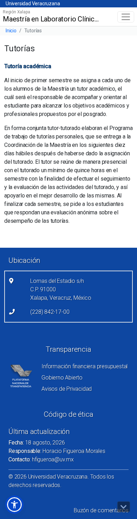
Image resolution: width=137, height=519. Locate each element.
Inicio (11, 30)
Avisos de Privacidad (66, 388)
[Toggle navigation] (125, 16)
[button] (14, 504)
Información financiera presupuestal (84, 366)
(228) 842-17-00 (49, 312)
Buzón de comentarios (101, 510)
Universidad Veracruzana (33, 3)
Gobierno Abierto (62, 377)
